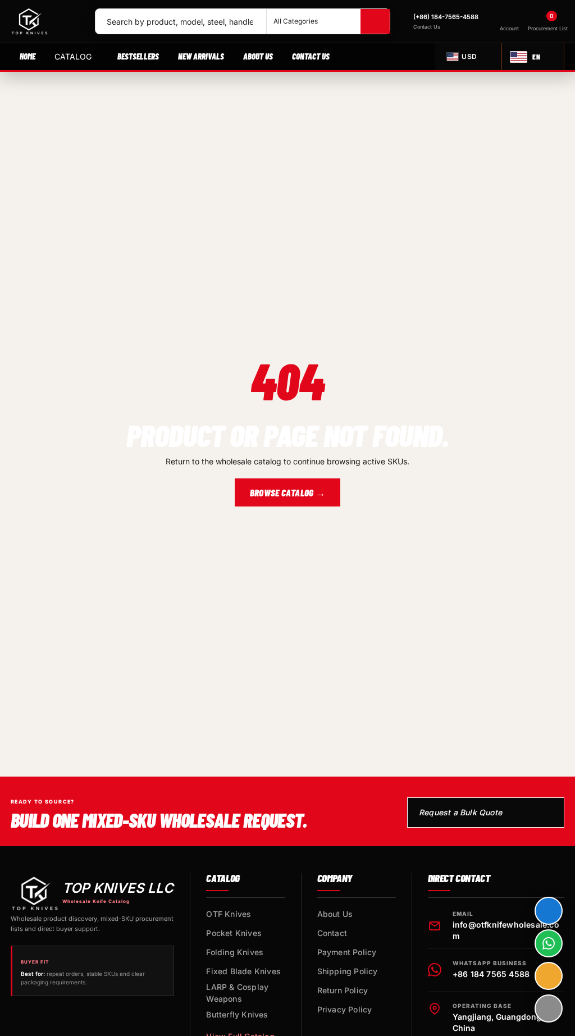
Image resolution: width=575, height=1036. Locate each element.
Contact (332, 933)
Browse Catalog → (287, 492)
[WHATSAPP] (549, 943)
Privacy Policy (344, 1009)
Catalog (73, 56)
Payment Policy (347, 952)
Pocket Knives (234, 933)
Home (27, 56)
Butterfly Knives (237, 1014)
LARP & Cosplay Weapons (237, 993)
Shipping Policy (347, 971)
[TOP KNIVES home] (48, 21)
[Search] (375, 21)
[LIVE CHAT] (549, 911)
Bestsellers (138, 56)
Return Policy (342, 990)
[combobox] (180, 21)
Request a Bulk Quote (460, 812)
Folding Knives (234, 952)
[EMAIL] (549, 976)
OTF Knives (228, 914)
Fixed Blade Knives (243, 971)
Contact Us (311, 56)
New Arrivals (201, 56)
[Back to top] (549, 1008)
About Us (258, 56)
